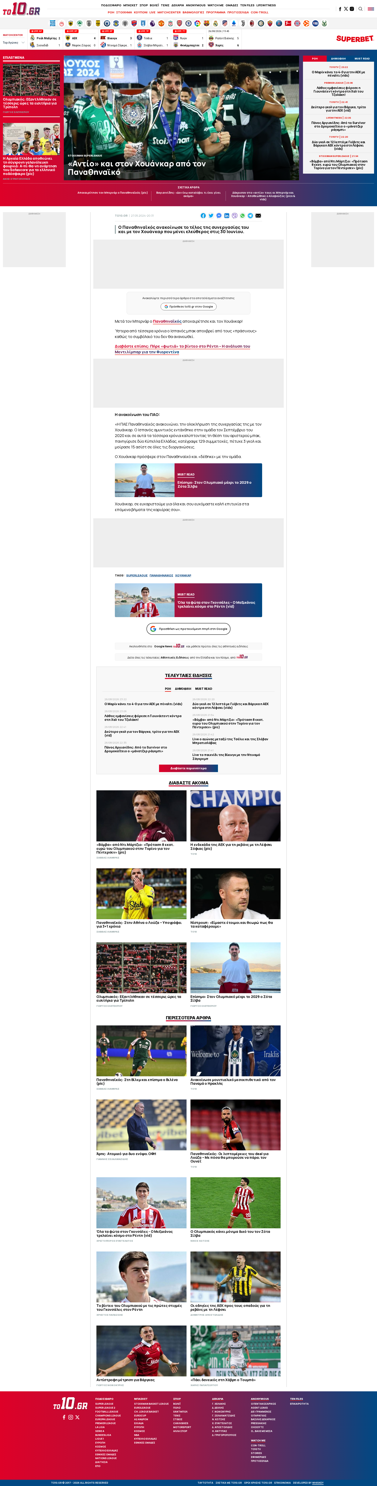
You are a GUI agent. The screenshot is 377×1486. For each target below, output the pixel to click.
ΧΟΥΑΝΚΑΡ (183, 575)
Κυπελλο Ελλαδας (106, 1450)
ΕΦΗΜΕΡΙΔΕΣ (258, 1457)
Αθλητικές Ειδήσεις (175, 657)
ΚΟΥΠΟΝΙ (140, 12)
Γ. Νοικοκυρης (221, 1411)
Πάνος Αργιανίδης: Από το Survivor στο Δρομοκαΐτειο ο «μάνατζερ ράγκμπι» (338, 126)
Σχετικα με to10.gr (229, 1482)
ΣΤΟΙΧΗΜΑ (124, 12)
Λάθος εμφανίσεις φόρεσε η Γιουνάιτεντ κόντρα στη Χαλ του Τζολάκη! (338, 91)
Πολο (176, 1407)
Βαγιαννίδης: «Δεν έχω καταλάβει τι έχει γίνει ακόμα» (188, 194)
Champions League (108, 1415)
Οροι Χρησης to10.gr (258, 1482)
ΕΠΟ (97, 1466)
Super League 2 (105, 1407)
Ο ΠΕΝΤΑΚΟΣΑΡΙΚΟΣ (263, 1403)
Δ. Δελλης (218, 1407)
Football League (106, 1411)
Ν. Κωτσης (218, 1419)
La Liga (100, 1427)
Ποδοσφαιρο (104, 1398)
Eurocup (140, 1415)
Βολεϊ (176, 1403)
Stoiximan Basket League (151, 1403)
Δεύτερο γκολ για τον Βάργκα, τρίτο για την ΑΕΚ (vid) (338, 108)
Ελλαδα (139, 1423)
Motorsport (182, 1427)
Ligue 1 (99, 1438)
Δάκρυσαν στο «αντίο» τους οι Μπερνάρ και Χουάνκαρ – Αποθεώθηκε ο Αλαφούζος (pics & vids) (263, 196)
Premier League (105, 1423)
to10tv (256, 1449)
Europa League (105, 1419)
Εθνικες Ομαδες (105, 1454)
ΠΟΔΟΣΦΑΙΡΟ (111, 5)
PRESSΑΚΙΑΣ (258, 1423)
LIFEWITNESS (266, 5)
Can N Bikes (180, 1423)
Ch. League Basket (146, 1411)
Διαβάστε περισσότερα (188, 768)
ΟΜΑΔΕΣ (232, 5)
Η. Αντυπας (219, 1431)
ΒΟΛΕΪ (154, 5)
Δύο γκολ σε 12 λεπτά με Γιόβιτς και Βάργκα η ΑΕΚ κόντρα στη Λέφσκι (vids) (338, 145)
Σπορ (177, 1398)
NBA (136, 1435)
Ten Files (296, 1398)
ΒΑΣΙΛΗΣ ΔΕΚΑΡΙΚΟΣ (263, 1419)
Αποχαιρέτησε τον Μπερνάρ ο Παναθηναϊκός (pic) (113, 192)
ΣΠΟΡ (144, 5)
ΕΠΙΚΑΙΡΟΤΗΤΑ (299, 1403)
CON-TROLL (259, 12)
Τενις (176, 1415)
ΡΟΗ (111, 12)
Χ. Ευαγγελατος (222, 1423)
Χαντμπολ (180, 1411)
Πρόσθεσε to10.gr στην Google (191, 306)
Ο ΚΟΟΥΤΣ (257, 1427)
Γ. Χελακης (219, 1403)
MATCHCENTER (169, 12)
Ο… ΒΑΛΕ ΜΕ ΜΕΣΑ (261, 1431)
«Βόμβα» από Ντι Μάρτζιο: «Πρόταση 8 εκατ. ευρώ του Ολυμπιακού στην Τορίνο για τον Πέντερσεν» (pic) (338, 165)
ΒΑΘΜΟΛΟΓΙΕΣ (193, 12)
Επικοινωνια (282, 1482)
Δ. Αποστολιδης (222, 1427)
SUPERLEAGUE (137, 575)
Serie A (99, 1431)
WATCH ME (216, 5)
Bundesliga (103, 1435)
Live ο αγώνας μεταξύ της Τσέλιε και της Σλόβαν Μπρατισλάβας (230, 741)
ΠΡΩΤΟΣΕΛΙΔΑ (238, 12)
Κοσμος (100, 1446)
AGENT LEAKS (259, 1407)
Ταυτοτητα (205, 1482)
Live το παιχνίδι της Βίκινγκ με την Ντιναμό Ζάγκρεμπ (226, 757)
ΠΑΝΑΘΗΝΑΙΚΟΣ (161, 575)
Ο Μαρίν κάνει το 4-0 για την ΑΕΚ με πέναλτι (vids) (338, 74)
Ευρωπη (100, 1442)
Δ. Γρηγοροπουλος (224, 1435)
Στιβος (177, 1419)
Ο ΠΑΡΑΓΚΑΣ (258, 1415)
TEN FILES (247, 5)
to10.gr (121, 215)
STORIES (256, 1453)
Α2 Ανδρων (141, 1419)
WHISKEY (318, 1482)
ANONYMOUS (196, 5)
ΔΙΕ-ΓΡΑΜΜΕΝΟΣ (261, 1411)
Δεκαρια (217, 1398)
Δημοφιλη (183, 688)
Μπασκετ (140, 1398)
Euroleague (142, 1407)
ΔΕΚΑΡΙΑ (177, 5)
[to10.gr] (21, 9)
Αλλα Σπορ (180, 1431)
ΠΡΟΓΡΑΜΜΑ (215, 12)
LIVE (152, 12)
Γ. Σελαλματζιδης (223, 1415)
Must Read (203, 688)
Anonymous (260, 1398)
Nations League (106, 1458)
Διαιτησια (101, 1462)
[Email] (258, 215)
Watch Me (258, 1440)
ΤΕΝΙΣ (165, 5)
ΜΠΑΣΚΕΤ (130, 5)
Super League (104, 1403)
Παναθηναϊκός (167, 321)
